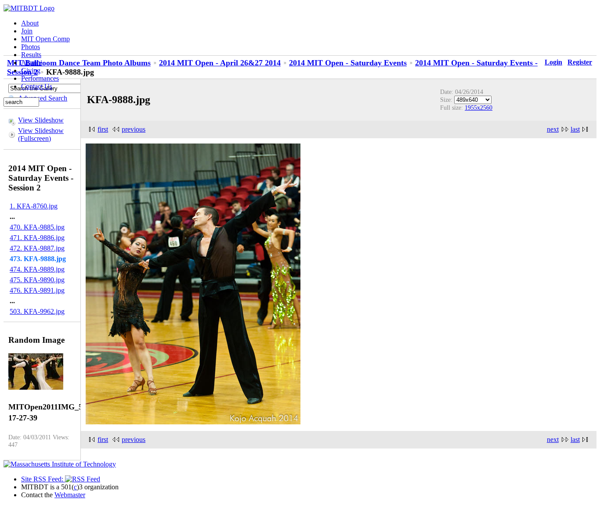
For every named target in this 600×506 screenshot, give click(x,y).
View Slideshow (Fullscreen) (41, 134)
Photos (30, 46)
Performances (40, 78)
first (103, 129)
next (553, 129)
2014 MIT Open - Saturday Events (348, 62)
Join (27, 31)
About (30, 23)
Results (31, 54)
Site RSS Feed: (43, 479)
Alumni (31, 62)
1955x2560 (478, 107)
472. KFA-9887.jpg (37, 248)
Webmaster (69, 495)
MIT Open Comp (45, 39)
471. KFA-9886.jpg (37, 237)
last (575, 129)
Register (579, 62)
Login (553, 62)
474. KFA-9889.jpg (37, 269)
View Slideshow (41, 120)
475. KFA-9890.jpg (37, 280)
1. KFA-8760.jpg (34, 206)
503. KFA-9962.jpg (37, 311)
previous (133, 129)
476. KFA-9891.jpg (37, 290)
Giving (30, 70)
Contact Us (36, 86)
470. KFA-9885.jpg (37, 227)
